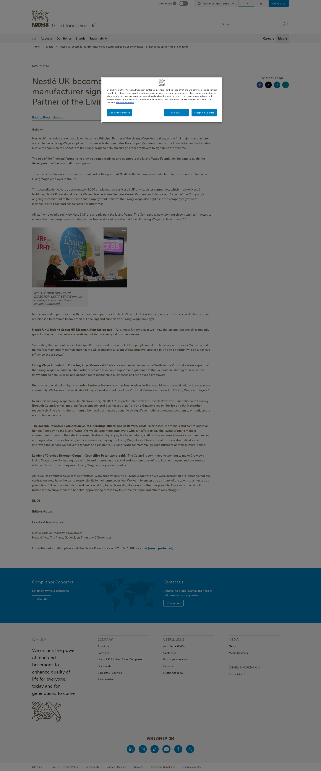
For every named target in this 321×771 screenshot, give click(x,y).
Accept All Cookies (204, 112)
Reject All (176, 112)
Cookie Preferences (119, 112)
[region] (161, 100)
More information (125, 102)
